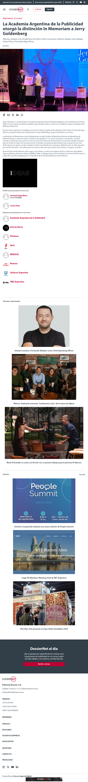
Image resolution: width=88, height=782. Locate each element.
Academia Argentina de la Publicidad (27, 218)
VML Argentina (17, 282)
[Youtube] (81, 2)
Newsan (14, 264)
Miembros (7, 717)
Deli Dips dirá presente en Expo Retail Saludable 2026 (44, 629)
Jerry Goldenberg (10, 710)
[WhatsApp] (22, 116)
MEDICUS (14, 255)
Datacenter (7, 741)
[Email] (8, 116)
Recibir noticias (44, 664)
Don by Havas (16, 227)
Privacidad (7, 760)
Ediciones (6, 730)
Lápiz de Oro (7, 703)
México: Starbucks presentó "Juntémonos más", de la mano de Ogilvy (44, 404)
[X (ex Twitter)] (77, 2)
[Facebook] (73, 2)
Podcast (6, 724)
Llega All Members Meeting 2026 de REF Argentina (44, 578)
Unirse (39, 9)
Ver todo (82, 474)
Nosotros (6, 748)
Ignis (12, 245)
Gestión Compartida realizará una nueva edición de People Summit (44, 527)
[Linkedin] (84, 2)
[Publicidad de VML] (20, 187)
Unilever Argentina (19, 273)
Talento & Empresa (11, 736)
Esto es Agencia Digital (23, 776)
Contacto (7, 754)
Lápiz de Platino (9, 707)
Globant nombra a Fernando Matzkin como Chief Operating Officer (44, 351)
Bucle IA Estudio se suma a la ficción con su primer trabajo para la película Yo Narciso (44, 463)
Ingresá (49, 9)
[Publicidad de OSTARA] (44, 781)
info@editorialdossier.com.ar (13, 692)
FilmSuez (14, 236)
